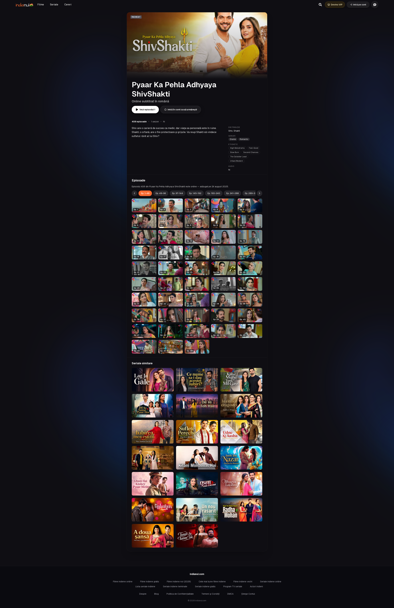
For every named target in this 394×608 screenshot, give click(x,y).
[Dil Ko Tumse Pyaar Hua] (153, 405)
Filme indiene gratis (149, 581)
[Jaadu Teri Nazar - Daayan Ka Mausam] (241, 458)
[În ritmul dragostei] (241, 405)
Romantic (244, 139)
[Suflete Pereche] (197, 431)
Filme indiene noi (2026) (179, 581)
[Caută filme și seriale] (320, 4)
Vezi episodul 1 (147, 109)
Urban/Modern (236, 161)
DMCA (230, 593)
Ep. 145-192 (195, 193)
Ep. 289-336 (251, 193)
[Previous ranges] (134, 193)
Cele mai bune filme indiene (212, 581)
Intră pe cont (359, 4)
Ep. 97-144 (177, 193)
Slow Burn (234, 152)
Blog (156, 593)
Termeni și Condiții (210, 593)
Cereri (67, 4)
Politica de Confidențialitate (180, 593)
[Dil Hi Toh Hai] (197, 405)
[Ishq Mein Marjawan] (197, 484)
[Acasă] (24, 4)
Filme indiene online (122, 581)
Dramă (233, 139)
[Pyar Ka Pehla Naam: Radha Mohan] (241, 510)
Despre (142, 593)
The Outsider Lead (238, 156)
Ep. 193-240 (213, 193)
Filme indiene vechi (242, 581)
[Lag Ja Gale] (153, 379)
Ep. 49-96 (161, 193)
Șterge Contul (248, 593)
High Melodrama (237, 148)
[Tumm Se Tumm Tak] (197, 536)
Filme (40, 4)
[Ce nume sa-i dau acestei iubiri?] (197, 379)
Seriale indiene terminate (175, 586)
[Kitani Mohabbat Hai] (197, 458)
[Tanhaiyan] (153, 510)
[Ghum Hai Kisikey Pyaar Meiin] (153, 484)
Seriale (54, 4)
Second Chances (250, 152)
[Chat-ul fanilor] (375, 4)
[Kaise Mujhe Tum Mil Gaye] (241, 379)
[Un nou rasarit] (197, 510)
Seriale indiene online (270, 581)
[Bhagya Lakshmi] (241, 484)
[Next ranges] (259, 193)
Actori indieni (256, 586)
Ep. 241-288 (232, 193)
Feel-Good (253, 148)
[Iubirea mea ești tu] (153, 431)
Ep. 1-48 (145, 193)
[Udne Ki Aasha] (241, 431)
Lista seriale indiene (145, 586)
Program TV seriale (232, 586)
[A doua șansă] (153, 536)
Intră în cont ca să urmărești (182, 109)
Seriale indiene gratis (205, 586)
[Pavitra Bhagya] (153, 458)
